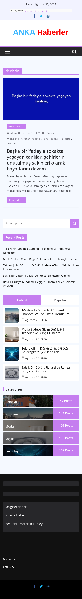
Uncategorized (16, 126)
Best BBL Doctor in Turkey (24, 524)
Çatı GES (8, 567)
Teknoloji (11, 451)
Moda (9, 426)
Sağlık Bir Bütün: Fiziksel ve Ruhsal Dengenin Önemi (36, 275)
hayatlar (25, 138)
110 (66, 438)
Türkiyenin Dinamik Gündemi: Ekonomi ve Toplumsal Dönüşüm (45, 312)
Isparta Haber (15, 515)
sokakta (66, 138)
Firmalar (11, 402)
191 (66, 425)
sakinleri (55, 138)
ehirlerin (14, 138)
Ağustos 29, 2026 (36, 320)
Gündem (11, 414)
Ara (74, 223)
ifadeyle (36, 138)
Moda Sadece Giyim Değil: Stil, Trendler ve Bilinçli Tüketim (40, 259)
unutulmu (12, 143)
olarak (45, 138)
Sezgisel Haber (16, 507)
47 (66, 401)
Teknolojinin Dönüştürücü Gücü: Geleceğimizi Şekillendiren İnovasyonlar (45, 350)
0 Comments (51, 133)
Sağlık (9, 439)
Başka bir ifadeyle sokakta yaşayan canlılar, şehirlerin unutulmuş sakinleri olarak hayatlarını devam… (36, 160)
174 (66, 413)
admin (13, 133)
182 (66, 450)
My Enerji (9, 559)
